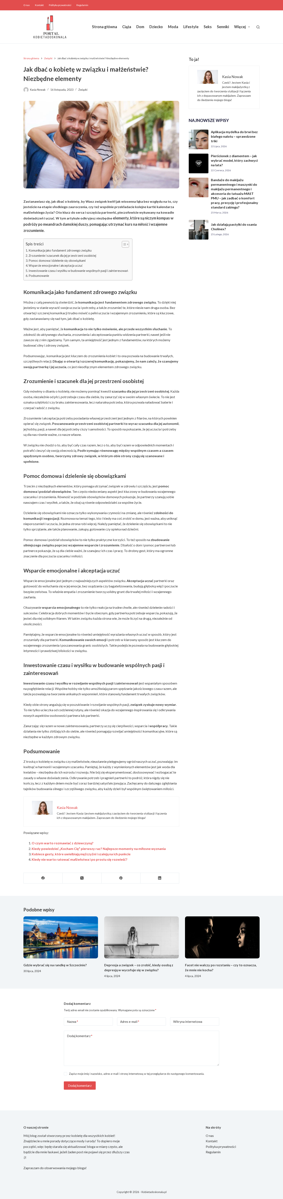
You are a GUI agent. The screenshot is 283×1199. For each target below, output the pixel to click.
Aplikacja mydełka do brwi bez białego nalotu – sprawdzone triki (234, 136)
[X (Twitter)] (82, 878)
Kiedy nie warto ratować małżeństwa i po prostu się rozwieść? (79, 859)
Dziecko (156, 26)
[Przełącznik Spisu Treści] (123, 244)
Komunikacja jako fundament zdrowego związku (60, 250)
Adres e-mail (129, 1021)
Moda (173, 26)
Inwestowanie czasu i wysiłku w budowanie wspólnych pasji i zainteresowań (78, 270)
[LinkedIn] (159, 878)
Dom (140, 26)
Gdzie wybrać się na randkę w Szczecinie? (55, 965)
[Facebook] (43, 878)
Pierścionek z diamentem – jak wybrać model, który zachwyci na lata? (234, 160)
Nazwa (72, 1021)
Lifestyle (190, 26)
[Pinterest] (121, 878)
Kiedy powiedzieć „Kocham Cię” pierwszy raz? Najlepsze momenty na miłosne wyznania (99, 849)
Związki (82, 89)
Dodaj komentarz (79, 1036)
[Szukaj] (258, 27)
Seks (208, 26)
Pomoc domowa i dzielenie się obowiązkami (57, 260)
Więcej (240, 26)
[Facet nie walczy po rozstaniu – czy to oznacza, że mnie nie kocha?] (222, 937)
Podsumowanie (39, 275)
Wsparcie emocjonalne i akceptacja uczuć (56, 265)
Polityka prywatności (60, 5)
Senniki (223, 26)
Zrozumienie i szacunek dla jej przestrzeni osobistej (62, 255)
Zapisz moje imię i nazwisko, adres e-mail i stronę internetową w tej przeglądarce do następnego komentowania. (136, 1073)
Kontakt (39, 5)
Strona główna (104, 26)
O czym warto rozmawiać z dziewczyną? (62, 843)
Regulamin (82, 5)
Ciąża (126, 26)
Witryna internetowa (187, 1021)
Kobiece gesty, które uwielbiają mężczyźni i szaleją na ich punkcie (81, 854)
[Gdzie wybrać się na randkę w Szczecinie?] (60, 937)
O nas (26, 5)
